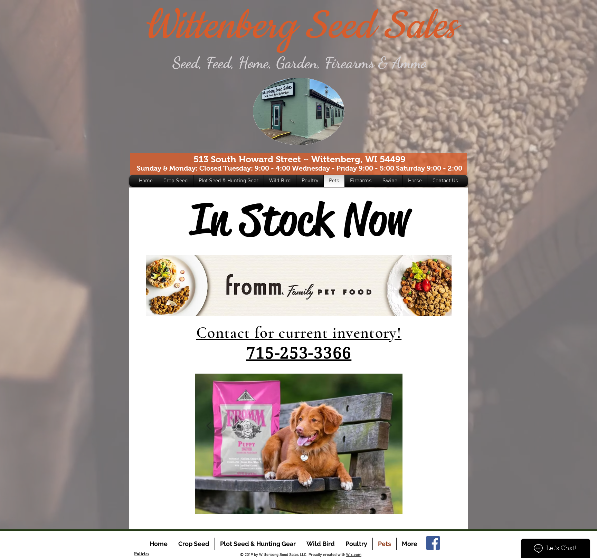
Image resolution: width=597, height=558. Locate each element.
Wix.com (353, 554)
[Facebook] (433, 543)
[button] (175, 181)
